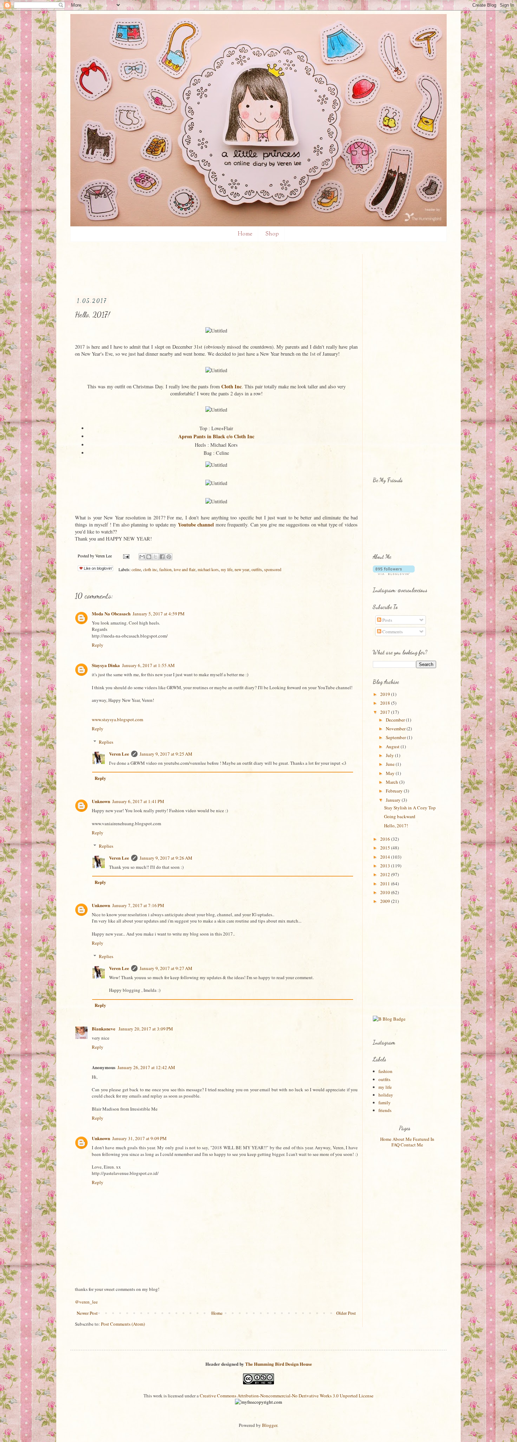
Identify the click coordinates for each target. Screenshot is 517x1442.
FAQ (395, 1145)
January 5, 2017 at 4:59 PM (159, 613)
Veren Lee (119, 753)
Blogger (269, 1425)
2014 (385, 857)
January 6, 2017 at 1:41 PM (138, 801)
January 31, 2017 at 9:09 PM (139, 1138)
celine (136, 569)
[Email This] (142, 556)
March (392, 782)
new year (242, 569)
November (396, 728)
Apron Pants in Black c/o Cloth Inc (216, 436)
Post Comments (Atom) (123, 1324)
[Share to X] (155, 556)
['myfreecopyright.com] (258, 1402)
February (395, 791)
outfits (256, 569)
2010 (385, 892)
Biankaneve (104, 1028)
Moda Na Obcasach (111, 613)
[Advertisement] (203, 270)
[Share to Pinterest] (168, 556)
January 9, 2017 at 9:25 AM (166, 754)
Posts (386, 620)
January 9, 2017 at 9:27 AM (166, 968)
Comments (392, 631)
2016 (385, 839)
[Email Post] (125, 555)
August (393, 746)
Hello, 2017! (396, 825)
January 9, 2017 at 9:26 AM (166, 858)
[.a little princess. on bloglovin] (394, 573)
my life (226, 569)
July (390, 755)
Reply (97, 645)
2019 (385, 694)
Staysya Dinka (106, 665)
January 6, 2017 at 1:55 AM (148, 665)
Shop (272, 234)
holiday (385, 1095)
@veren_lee (86, 1302)
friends (384, 1110)
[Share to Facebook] (162, 556)
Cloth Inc (231, 386)
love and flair (185, 569)
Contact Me (412, 1145)
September (396, 737)
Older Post (346, 1313)
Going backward (399, 816)
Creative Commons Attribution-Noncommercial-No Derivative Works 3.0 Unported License (287, 1395)
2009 (385, 901)
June (391, 764)
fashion (165, 569)
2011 (385, 883)
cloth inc (150, 569)
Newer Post (87, 1313)
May (391, 773)
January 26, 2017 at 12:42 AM (146, 1067)
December (396, 720)
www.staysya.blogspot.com (117, 719)
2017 (385, 712)
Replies (106, 742)
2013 (385, 865)
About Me (402, 1139)
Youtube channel (197, 524)
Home (245, 234)
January (394, 800)
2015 (385, 848)
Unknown (101, 801)
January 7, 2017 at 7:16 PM (138, 905)
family (384, 1102)
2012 (385, 874)
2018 (385, 703)
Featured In (423, 1139)
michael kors (208, 569)
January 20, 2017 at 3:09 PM (146, 1029)
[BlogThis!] (148, 556)
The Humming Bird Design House (278, 1363)
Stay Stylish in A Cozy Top (410, 807)
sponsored (272, 569)
